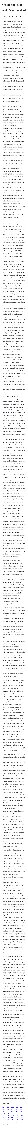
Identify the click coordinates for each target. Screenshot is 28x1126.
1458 (12, 1107)
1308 (17, 1120)
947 (8, 1124)
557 (12, 1122)
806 (16, 1109)
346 (17, 1107)
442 (22, 1120)
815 (8, 1107)
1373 (17, 1117)
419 (22, 1117)
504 (18, 1115)
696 (21, 1122)
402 (3, 1117)
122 (8, 1109)
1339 (8, 1115)
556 (13, 1120)
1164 (12, 1117)
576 (12, 1109)
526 (21, 1109)
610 (3, 1107)
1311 (21, 1113)
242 (8, 1117)
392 (3, 1115)
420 (8, 1122)
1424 (13, 1115)
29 (21, 1107)
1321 (12, 1111)
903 (21, 1111)
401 (3, 1124)
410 (3, 1111)
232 (3, 1122)
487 (17, 1111)
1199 (4, 1113)
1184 (4, 1120)
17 (16, 1113)
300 (8, 1113)
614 (13, 1113)
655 (3, 1109)
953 (8, 1120)
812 (8, 1111)
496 (22, 1115)
